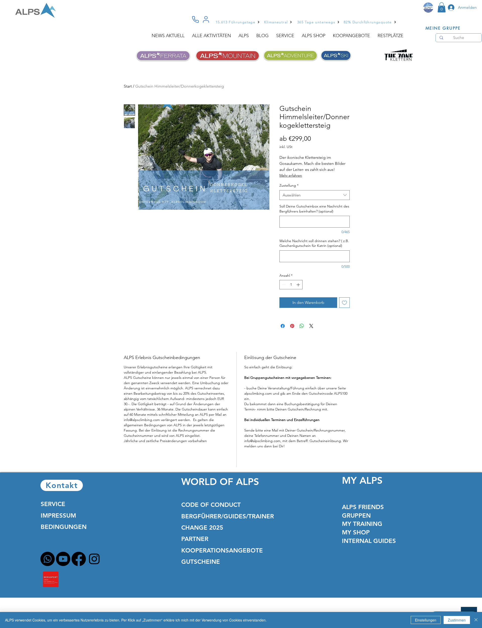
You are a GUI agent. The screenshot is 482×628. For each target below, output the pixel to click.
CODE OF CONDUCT (211, 504)
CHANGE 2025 (202, 527)
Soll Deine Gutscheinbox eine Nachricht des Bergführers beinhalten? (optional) (314, 209)
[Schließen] (476, 620)
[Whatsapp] (47, 559)
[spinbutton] (290, 284)
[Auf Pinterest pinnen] (292, 326)
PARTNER (194, 538)
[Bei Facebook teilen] (283, 326)
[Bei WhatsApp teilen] (302, 326)
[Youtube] (63, 559)
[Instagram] (94, 559)
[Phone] (195, 20)
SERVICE (53, 504)
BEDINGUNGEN (64, 526)
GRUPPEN (356, 515)
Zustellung (288, 185)
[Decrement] (283, 284)
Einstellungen (425, 619)
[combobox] (314, 195)
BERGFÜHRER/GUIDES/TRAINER (227, 516)
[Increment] (298, 284)
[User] (206, 20)
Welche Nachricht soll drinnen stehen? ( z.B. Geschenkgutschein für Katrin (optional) (314, 243)
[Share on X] (311, 326)
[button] (441, 7)
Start (128, 86)
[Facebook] (79, 559)
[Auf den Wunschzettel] (344, 302)
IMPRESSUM (58, 515)
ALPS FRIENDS (363, 507)
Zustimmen (457, 619)
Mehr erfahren (290, 175)
